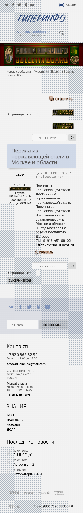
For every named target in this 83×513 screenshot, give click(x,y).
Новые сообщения (19, 71)
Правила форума (62, 71)
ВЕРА (11, 415)
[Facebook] (20, 307)
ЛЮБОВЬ (13, 424)
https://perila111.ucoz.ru (55, 245)
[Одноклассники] (38, 307)
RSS (20, 75)
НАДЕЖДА (15, 420)
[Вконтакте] (11, 307)
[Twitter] (29, 307)
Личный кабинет (33, 32)
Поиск (11, 75)
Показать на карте (18, 394)
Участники (41, 71)
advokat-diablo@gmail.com (26, 363)
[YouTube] (47, 307)
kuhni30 (20, 175)
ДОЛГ (11, 429)
